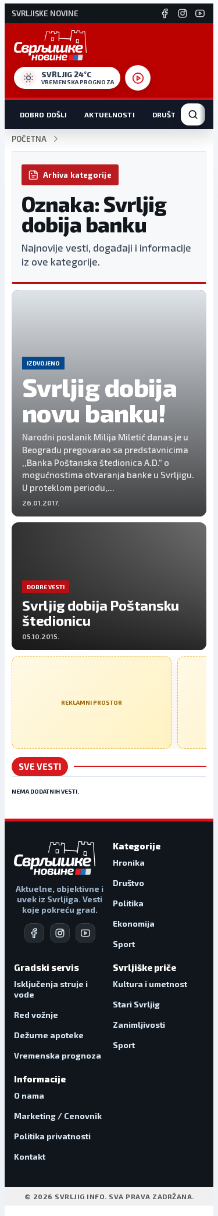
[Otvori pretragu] (193, 114)
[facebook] (34, 933)
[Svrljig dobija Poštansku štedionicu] (109, 586)
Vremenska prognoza (57, 1055)
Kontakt (29, 1156)
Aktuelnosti (109, 114)
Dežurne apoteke (49, 1035)
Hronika (129, 862)
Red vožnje (36, 1015)
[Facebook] (165, 13)
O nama (29, 1095)
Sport (124, 944)
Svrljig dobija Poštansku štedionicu (100, 613)
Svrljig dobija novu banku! (99, 400)
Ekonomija (134, 923)
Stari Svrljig (136, 1004)
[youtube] (85, 933)
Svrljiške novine (45, 13)
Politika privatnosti (52, 1136)
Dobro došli (43, 114)
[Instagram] (182, 13)
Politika (128, 903)
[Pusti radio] (138, 78)
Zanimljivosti (139, 1025)
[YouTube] (200, 13)
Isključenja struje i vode (51, 989)
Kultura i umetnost (150, 984)
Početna (29, 139)
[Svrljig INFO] (50, 45)
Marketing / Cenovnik (58, 1116)
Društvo (169, 114)
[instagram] (60, 933)
